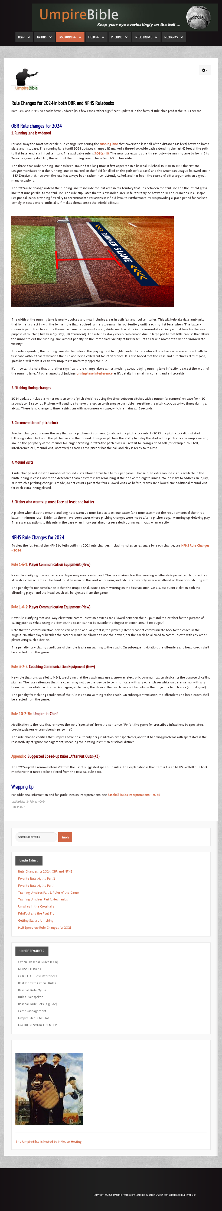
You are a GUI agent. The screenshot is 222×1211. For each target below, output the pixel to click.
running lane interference (94, 373)
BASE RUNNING (67, 37)
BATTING (41, 37)
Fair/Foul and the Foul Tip (36, 913)
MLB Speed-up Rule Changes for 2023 (44, 927)
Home (21, 37)
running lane (109, 144)
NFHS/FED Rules (29, 969)
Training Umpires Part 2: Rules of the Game (48, 892)
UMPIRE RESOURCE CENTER (37, 1025)
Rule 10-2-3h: (21, 713)
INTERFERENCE (143, 37)
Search (65, 837)
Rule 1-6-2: (19, 606)
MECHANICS (171, 37)
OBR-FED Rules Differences (37, 976)
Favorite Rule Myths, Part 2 (36, 878)
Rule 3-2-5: (19, 666)
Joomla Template (186, 1195)
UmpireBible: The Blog (33, 1018)
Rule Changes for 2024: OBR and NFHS (45, 871)
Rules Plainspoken (30, 997)
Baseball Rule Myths (32, 990)
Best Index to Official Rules (37, 983)
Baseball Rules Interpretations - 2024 (134, 795)
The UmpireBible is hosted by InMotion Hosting (48, 1142)
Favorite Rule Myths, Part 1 (36, 885)
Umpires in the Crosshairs (36, 906)
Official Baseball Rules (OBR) (38, 962)
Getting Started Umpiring (35, 920)
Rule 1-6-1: (19, 564)
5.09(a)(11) (101, 153)
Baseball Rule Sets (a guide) (37, 1004)
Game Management (32, 1011)
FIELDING (93, 37)
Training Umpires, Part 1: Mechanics (43, 899)
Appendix (18, 756)
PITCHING (116, 37)
